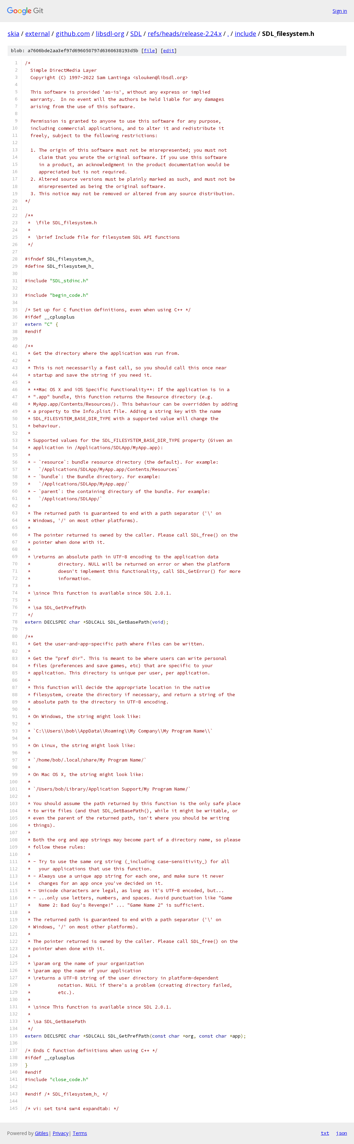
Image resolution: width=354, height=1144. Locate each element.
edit (168, 51)
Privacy (60, 1133)
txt (325, 1133)
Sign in (340, 11)
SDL (136, 33)
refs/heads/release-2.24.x (185, 33)
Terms (80, 1133)
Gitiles (41, 1133)
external (37, 33)
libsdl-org (110, 33)
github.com (73, 33)
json (341, 1133)
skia (13, 33)
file (149, 51)
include (245, 33)
